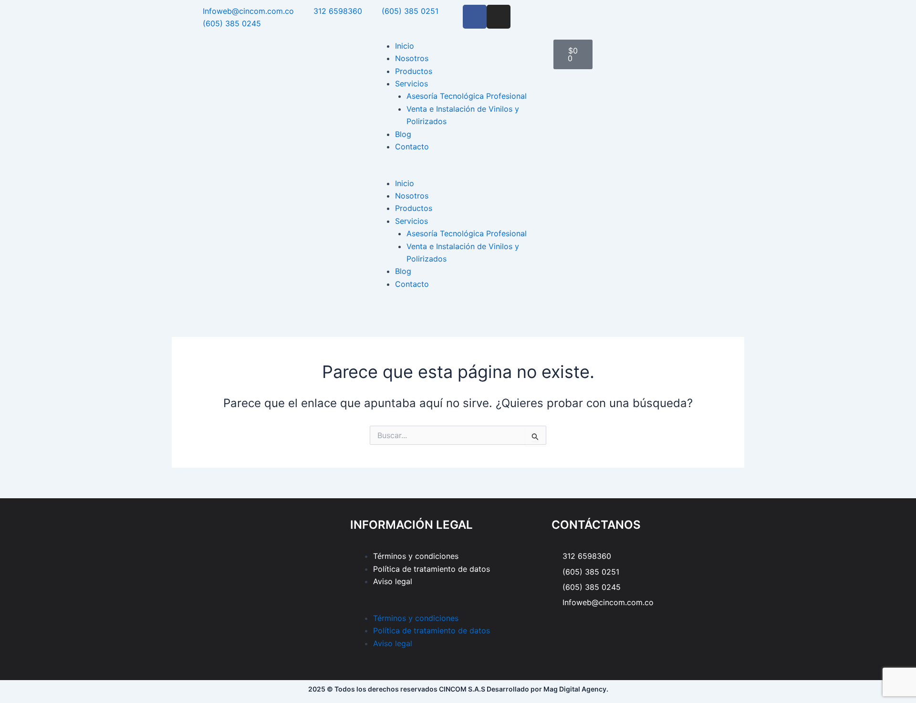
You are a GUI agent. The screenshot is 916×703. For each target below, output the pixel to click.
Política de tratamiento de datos (431, 569)
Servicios (411, 83)
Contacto (412, 146)
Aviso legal (392, 581)
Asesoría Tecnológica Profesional (466, 96)
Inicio (404, 46)
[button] (458, 170)
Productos (413, 71)
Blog (403, 134)
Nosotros (411, 58)
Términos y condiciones (415, 556)
